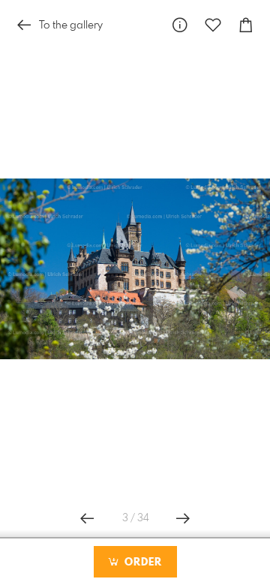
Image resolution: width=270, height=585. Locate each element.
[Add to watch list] (213, 25)
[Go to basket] (246, 25)
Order (141, 562)
